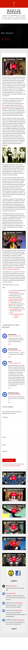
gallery (19, 310)
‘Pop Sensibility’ (13, 309)
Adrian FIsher (14, 585)
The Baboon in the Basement (13, 269)
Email (4, 444)
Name (4, 437)
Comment (5, 417)
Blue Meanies (19, 602)
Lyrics (11, 312)
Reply (9, 344)
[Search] (14, 6)
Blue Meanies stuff (18, 314)
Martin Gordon (14, 11)
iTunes (16, 317)
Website (4, 451)
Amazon (16, 315)
